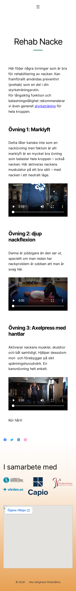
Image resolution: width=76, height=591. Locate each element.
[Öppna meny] (38, 6)
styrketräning (45, 106)
